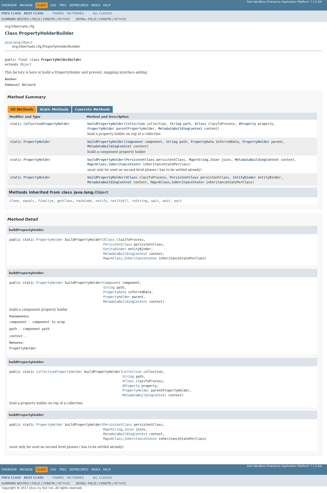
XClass (200, 124)
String (175, 124)
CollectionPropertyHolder (46, 124)
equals (28, 201)
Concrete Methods (92, 109)
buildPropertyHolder (105, 124)
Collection (135, 124)
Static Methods (54, 109)
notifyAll (119, 201)
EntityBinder (244, 177)
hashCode (84, 201)
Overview (9, 5)
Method (63, 19)
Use (53, 5)
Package (26, 5)
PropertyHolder (100, 128)
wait (155, 201)
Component (134, 142)
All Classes (102, 13)
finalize (45, 201)
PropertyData (202, 142)
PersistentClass (140, 160)
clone (14, 201)
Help (107, 5)
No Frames (75, 13)
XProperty (247, 124)
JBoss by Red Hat (41, 488)
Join (214, 160)
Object (26, 64)
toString (139, 201)
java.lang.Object (18, 42)
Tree (63, 5)
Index (95, 5)
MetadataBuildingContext (180, 128)
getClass (65, 201)
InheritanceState (123, 164)
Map (192, 160)
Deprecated (78, 5)
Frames (58, 13)
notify (101, 201)
